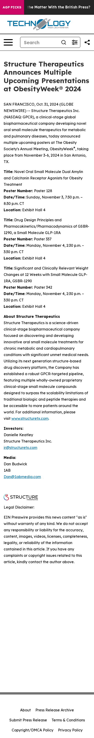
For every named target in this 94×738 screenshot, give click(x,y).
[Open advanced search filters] (74, 42)
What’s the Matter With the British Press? (51, 7)
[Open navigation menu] (8, 42)
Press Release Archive (54, 710)
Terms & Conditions (68, 720)
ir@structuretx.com (20, 447)
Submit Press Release (28, 720)
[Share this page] (87, 42)
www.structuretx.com (29, 418)
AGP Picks (12, 7)
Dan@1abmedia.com (22, 476)
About (25, 710)
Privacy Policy (70, 730)
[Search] (63, 42)
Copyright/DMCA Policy (32, 730)
